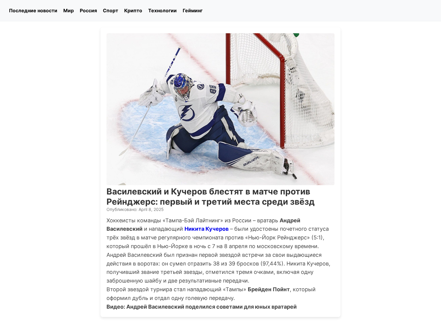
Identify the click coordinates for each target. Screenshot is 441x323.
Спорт (110, 10)
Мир (68, 10)
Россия (88, 10)
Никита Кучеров (206, 229)
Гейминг (192, 10)
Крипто (133, 10)
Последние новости (33, 10)
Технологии (162, 10)
